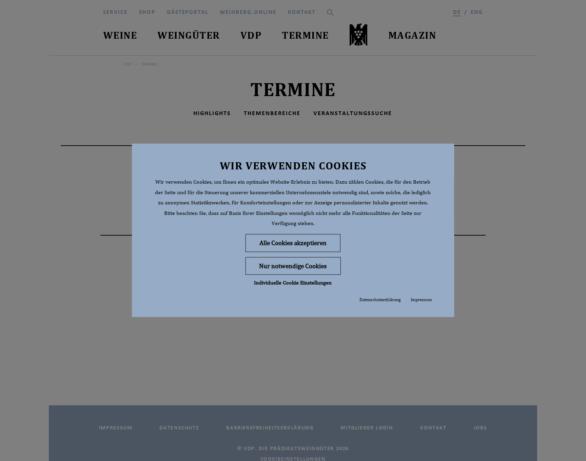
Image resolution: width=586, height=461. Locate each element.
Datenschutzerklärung (380, 299)
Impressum (421, 299)
